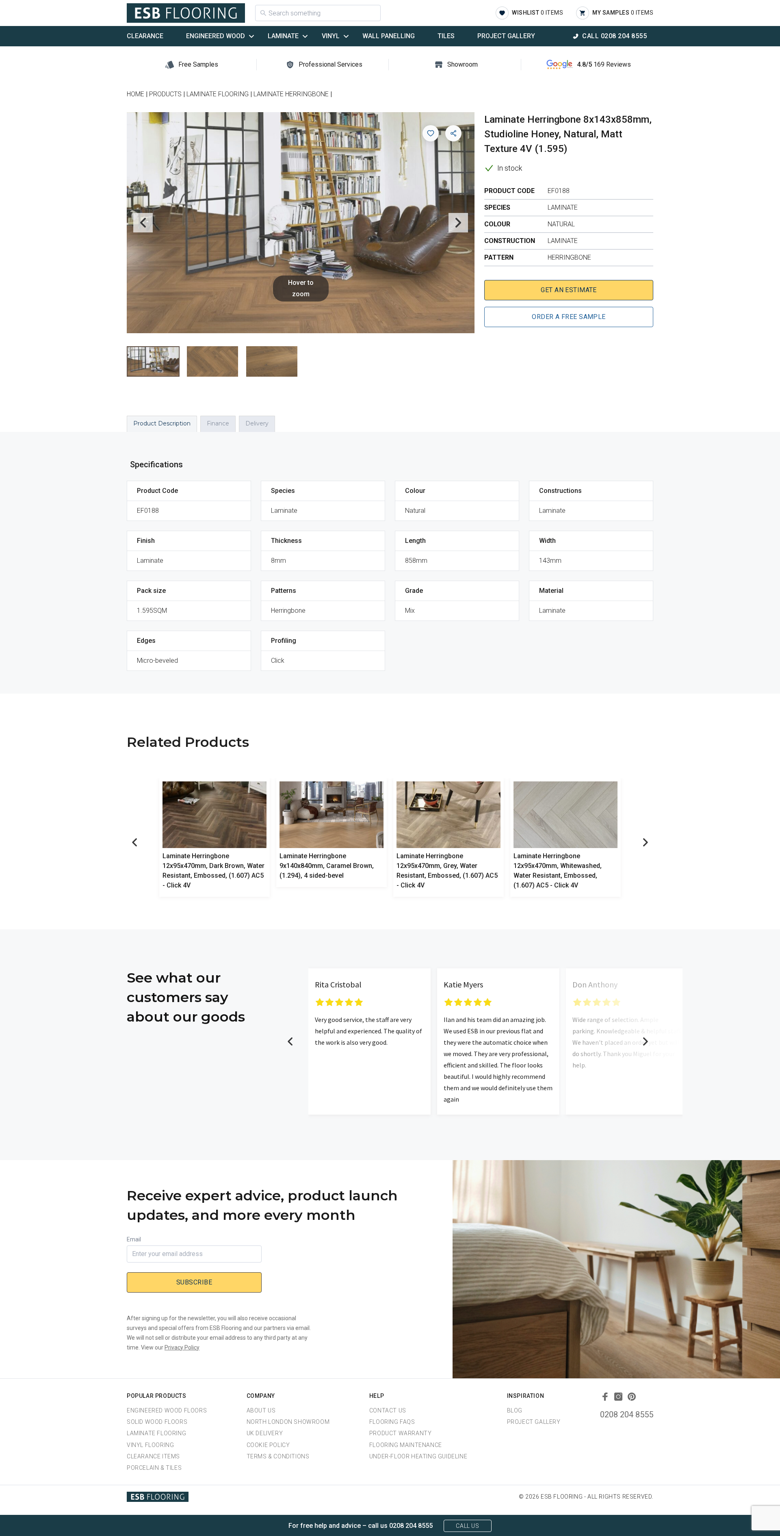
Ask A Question (728, 1514)
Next (458, 222)
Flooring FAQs (392, 1422)
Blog (514, 1410)
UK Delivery (265, 1433)
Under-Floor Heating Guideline (418, 1456)
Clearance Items (153, 1456)
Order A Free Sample (568, 317)
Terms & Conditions (278, 1456)
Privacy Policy (182, 1347)
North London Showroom (288, 1422)
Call (614, 36)
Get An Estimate (569, 290)
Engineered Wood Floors (167, 1410)
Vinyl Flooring (150, 1445)
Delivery (257, 423)
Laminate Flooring (156, 1433)
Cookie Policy (268, 1445)
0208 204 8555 (626, 1414)
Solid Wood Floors (157, 1422)
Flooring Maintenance (405, 1445)
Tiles (446, 36)
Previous (143, 222)
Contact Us (387, 1410)
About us (261, 1410)
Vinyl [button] (331, 36)
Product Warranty (400, 1433)
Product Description (162, 423)
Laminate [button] (283, 36)
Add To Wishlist (430, 133)
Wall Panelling (388, 36)
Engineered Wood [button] (215, 36)
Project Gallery (506, 36)
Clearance (145, 36)
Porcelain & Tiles (154, 1467)
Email (134, 1239)
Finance (218, 423)
